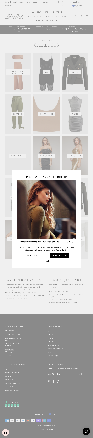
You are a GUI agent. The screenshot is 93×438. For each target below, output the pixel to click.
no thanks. (46, 261)
